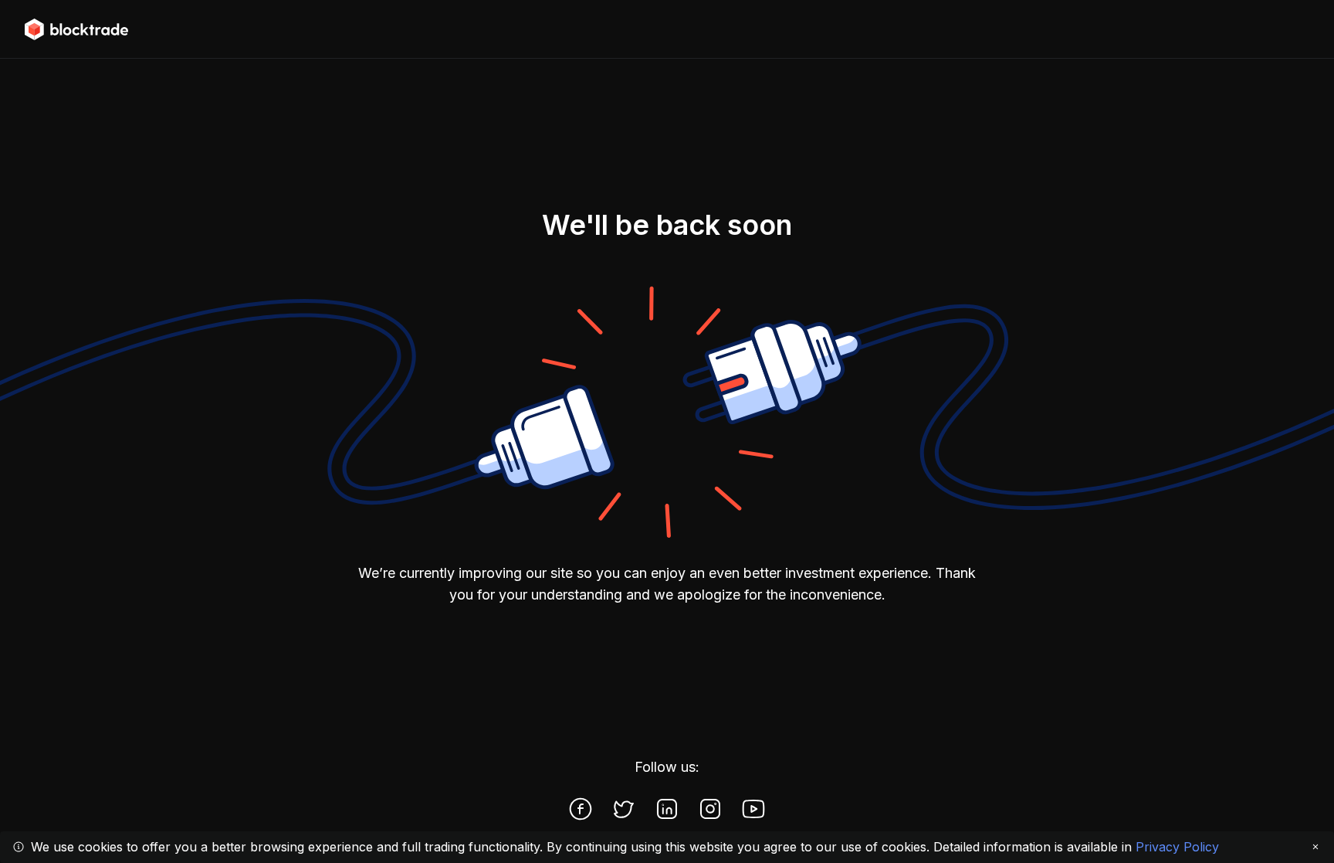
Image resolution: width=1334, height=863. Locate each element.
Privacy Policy (1177, 847)
